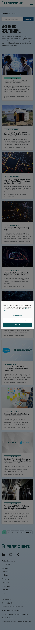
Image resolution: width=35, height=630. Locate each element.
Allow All (17, 324)
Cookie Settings (17, 315)
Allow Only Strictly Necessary (17, 320)
